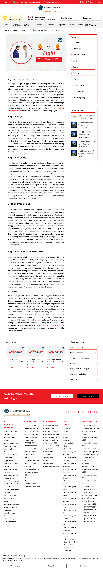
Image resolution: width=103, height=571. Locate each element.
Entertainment (79, 55)
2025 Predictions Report (80, 369)
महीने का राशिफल (30, 452)
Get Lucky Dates (11, 455)
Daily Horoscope (30, 426)
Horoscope (77, 49)
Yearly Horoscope (31, 437)
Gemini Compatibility (52, 431)
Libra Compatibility (51, 443)
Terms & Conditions (71, 542)
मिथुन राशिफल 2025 (90, 495)
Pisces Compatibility (52, 466)
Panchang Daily (79, 98)
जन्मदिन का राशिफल (31, 449)
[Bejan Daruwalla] (51, 8)
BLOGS (72, 25)
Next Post (11, 342)
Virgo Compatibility (51, 440)
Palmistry (28, 458)
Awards (66, 434)
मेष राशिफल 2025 (89, 490)
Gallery (66, 440)
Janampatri (74, 379)
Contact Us (68, 449)
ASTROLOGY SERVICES (27, 24)
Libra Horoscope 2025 (91, 455)
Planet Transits (79, 85)
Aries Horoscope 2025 (91, 428)
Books (66, 437)
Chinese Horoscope (32, 460)
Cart (83, 2)
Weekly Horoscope (31, 428)
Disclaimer (67, 551)
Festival (76, 61)
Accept (51, 566)
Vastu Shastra (78, 92)
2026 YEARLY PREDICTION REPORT (91, 24)
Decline (83, 566)
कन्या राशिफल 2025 (90, 504)
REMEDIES (39, 25)
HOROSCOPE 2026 (62, 24)
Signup (99, 2)
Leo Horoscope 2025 (91, 449)
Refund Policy (69, 548)
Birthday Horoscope (32, 431)
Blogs (15, 30)
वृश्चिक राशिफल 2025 (90, 510)
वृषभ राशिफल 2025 (90, 492)
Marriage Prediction (78, 374)
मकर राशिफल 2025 (90, 516)
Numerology (29, 440)
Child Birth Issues (11, 487)
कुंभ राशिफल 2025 (90, 519)
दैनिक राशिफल (29, 443)
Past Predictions (69, 443)
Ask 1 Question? (76, 347)
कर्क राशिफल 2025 (90, 498)
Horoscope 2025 (89, 426)
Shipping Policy (69, 545)
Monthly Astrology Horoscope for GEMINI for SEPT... (85, 134)
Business (76, 79)
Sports (75, 67)
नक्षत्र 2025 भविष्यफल (32, 469)
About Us (67, 429)
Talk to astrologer (62, 396)
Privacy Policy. (18, 560)
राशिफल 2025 (88, 487)
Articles (66, 431)
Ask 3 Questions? (77, 353)
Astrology (24, 30)
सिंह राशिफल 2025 (89, 501)
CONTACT (79, 25)
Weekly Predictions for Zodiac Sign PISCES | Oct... (85, 125)
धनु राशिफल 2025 (89, 513)
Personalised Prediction (79, 358)
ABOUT (6, 25)
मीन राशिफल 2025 (89, 522)
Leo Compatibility (51, 437)
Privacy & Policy (69, 539)
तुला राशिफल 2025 (90, 507)
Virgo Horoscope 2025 (91, 452)
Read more (10, 368)
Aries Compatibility (51, 426)
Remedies (74, 363)
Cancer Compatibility (52, 434)
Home (6, 30)
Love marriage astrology (54, 325)
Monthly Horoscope (32, 434)
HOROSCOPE (50, 25)
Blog (65, 446)
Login (92, 2)
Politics (76, 73)
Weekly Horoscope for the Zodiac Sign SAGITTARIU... (86, 144)
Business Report (10, 496)
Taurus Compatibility (52, 428)
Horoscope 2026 (30, 484)
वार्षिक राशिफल (30, 455)
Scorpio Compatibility (52, 446)
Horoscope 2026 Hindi (32, 487)
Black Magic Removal (12, 504)
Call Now (87, 396)
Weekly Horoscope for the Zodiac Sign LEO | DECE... (86, 153)
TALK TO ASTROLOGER (17, 24)
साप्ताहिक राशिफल (31, 446)
